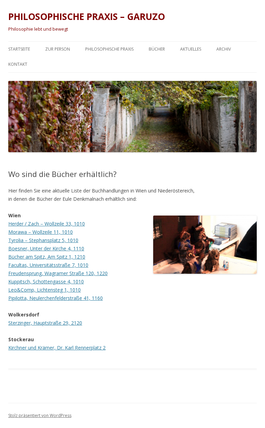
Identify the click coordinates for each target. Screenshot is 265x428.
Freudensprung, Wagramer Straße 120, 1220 (58, 273)
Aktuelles (190, 49)
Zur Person (57, 49)
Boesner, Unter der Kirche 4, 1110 (46, 248)
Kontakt (17, 64)
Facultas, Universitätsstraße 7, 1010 (48, 265)
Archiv (223, 49)
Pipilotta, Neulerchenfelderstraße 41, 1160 (55, 298)
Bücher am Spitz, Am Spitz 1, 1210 (46, 256)
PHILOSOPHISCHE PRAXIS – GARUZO (86, 16)
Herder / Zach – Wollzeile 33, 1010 (46, 223)
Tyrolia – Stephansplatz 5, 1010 (43, 240)
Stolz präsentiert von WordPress (39, 415)
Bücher (157, 49)
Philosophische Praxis (109, 49)
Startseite (19, 49)
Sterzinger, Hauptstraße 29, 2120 (45, 323)
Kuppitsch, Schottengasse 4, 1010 (46, 281)
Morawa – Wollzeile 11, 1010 (40, 232)
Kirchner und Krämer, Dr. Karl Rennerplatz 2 (57, 347)
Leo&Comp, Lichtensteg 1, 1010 (44, 289)
